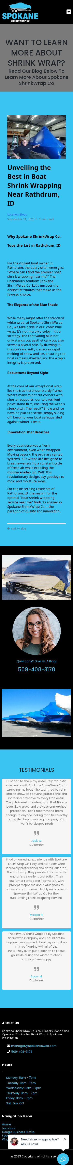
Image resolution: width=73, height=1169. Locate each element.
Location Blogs (17, 214)
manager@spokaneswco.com (34, 1046)
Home (6, 1124)
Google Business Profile (18, 1132)
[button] (69, 12)
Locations (9, 1128)
